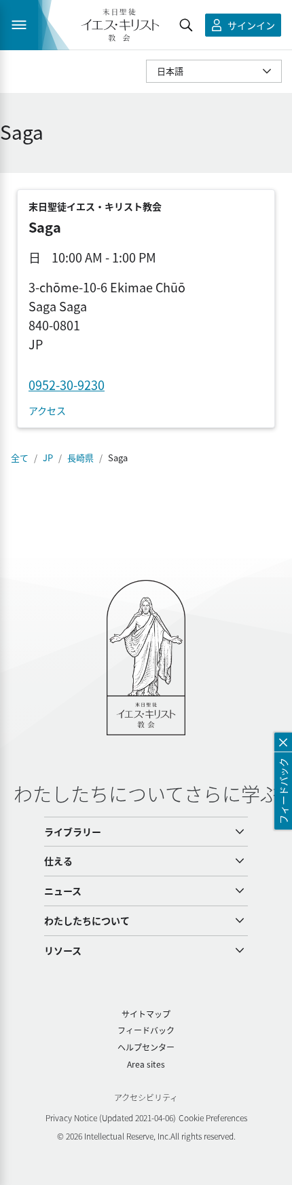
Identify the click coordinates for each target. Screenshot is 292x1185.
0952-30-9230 (67, 384)
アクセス (47, 410)
